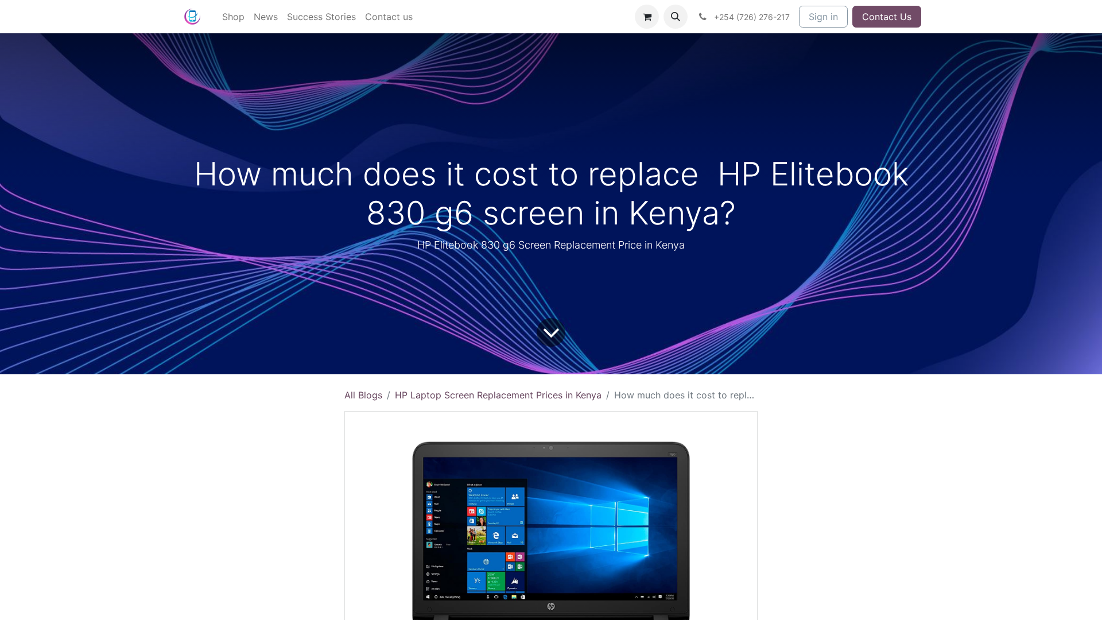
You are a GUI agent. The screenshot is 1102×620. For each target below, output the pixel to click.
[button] (675, 17)
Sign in (823, 16)
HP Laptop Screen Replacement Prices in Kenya (498, 395)
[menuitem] (233, 16)
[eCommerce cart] (647, 17)
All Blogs (363, 395)
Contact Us (886, 16)
